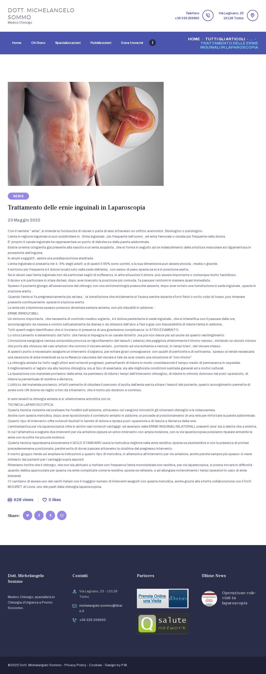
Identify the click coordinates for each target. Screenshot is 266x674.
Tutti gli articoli (225, 39)
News (18, 196)
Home (194, 39)
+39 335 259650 (92, 620)
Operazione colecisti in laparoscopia (239, 598)
